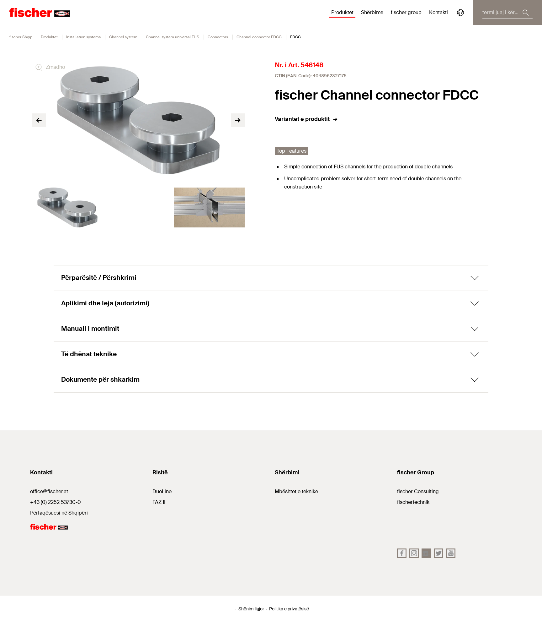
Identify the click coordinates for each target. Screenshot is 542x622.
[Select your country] (460, 12)
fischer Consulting (418, 491)
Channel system (123, 37)
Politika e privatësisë (289, 609)
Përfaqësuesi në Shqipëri (59, 513)
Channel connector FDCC (259, 37)
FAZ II (158, 502)
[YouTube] (450, 553)
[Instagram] (414, 553)
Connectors (218, 37)
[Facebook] (401, 553)
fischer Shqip (20, 37)
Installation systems (83, 37)
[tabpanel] (67, 207)
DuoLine (162, 491)
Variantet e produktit (302, 119)
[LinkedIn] (426, 553)
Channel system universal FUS (172, 37)
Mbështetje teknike (296, 491)
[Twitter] (438, 553)
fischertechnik (413, 502)
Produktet (49, 37)
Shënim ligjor (251, 609)
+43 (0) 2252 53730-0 (55, 502)
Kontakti (438, 12)
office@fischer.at (49, 491)
